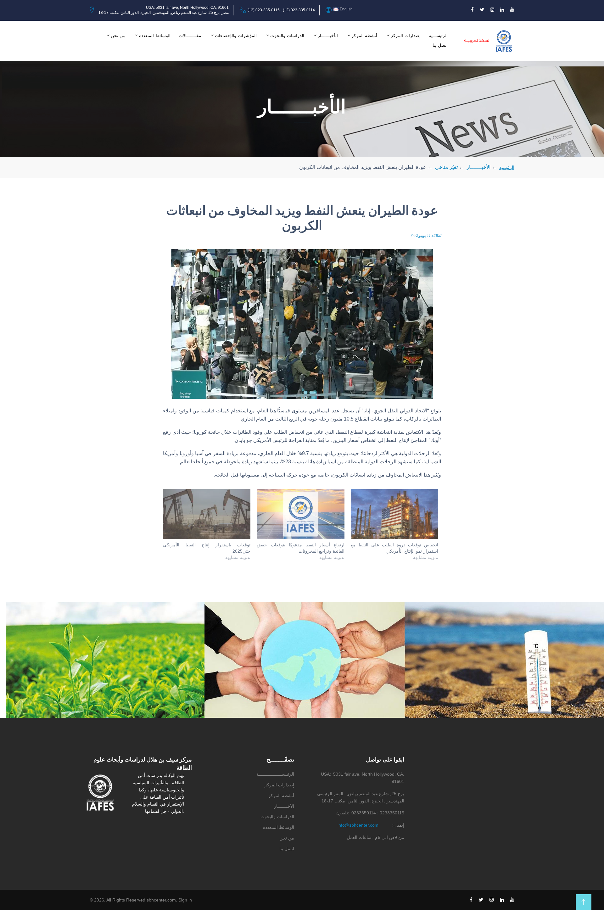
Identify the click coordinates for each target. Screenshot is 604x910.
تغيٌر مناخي (446, 167)
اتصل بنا (440, 45)
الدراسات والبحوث (287, 35)
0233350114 (363, 812)
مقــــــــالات (190, 35)
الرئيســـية (438, 35)
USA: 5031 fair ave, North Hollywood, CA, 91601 (187, 7)
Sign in (185, 899)
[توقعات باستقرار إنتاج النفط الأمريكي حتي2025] (206, 514)
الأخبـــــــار (328, 35)
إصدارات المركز (406, 35)
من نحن (118, 35)
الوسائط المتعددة (155, 35)
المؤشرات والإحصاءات (236, 35)
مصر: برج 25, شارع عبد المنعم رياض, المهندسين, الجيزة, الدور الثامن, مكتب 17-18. (163, 12)
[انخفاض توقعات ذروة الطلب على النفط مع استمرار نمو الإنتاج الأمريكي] (394, 514)
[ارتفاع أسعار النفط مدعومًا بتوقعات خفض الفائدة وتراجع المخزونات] (300, 514)
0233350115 (392, 812)
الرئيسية (506, 167)
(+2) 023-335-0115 (264, 10)
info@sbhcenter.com (358, 825)
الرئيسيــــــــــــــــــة (275, 774)
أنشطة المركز (364, 35)
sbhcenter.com (161, 899)
